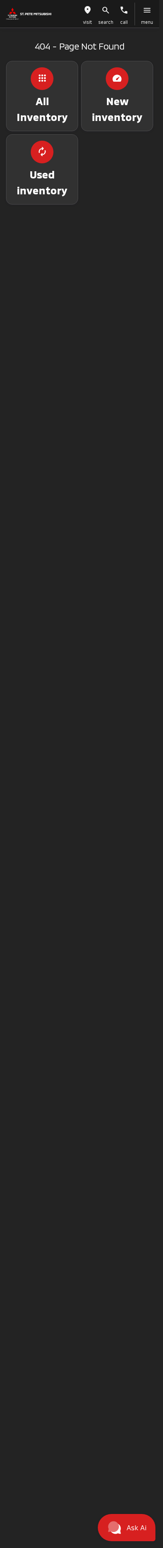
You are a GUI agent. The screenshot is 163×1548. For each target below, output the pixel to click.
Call (124, 22)
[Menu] (147, 10)
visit (87, 22)
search (105, 22)
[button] (87, 14)
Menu (147, 22)
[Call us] (124, 10)
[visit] (87, 10)
